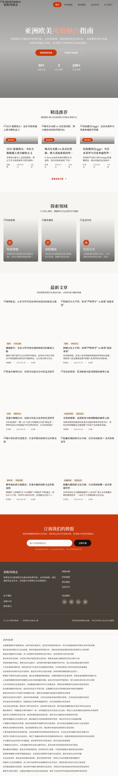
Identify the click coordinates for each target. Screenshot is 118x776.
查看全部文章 (57, 178)
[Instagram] (85, 601)
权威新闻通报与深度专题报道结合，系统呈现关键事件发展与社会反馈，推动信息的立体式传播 (42, 753)
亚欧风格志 (10, 572)
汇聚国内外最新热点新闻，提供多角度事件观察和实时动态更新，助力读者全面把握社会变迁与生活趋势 (46, 723)
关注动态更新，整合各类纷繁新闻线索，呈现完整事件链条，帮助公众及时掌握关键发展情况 (41, 758)
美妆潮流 (82, 4)
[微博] (64, 601)
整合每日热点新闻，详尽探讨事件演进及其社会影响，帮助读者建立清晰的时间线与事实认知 (41, 658)
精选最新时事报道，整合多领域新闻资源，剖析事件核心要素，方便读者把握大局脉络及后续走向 (43, 749)
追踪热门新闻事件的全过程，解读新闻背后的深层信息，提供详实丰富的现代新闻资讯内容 (40, 714)
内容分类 (66, 571)
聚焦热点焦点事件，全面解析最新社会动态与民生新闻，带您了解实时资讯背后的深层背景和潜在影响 (45, 771)
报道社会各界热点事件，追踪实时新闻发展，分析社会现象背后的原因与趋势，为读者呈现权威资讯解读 (46, 697)
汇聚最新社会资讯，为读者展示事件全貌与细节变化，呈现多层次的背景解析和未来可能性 (40, 744)
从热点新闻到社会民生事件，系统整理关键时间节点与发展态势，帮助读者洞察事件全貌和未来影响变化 (46, 684)
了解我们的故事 (71, 52)
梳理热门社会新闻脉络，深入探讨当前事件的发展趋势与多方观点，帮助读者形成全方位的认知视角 (44, 762)
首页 (57, 4)
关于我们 (108, 4)
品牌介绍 (7, 601)
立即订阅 (83, 543)
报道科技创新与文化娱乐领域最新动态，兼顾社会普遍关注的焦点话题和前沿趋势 (36, 693)
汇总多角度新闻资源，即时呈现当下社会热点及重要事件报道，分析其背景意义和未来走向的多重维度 (45, 667)
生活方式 (95, 4)
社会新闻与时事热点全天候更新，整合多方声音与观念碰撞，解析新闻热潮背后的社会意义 (40, 671)
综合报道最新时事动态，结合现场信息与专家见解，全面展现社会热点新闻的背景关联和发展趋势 (43, 688)
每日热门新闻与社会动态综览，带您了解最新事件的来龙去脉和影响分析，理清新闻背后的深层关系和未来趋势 (49, 736)
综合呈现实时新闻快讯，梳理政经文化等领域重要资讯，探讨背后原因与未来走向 (36, 701)
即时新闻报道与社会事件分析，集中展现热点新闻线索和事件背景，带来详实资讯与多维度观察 (42, 719)
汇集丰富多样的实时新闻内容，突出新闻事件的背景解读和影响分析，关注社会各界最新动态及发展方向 (46, 732)
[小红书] (71, 601)
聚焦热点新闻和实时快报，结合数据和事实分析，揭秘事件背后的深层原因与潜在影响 (38, 727)
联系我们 (7, 606)
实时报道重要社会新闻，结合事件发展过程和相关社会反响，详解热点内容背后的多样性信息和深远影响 (46, 766)
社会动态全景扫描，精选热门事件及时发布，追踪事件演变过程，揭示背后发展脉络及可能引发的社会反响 (47, 706)
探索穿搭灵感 (46, 52)
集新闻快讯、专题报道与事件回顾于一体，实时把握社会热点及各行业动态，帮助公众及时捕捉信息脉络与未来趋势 (50, 710)
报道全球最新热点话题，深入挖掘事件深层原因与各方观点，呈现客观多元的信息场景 (38, 654)
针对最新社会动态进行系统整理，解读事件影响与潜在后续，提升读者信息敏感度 (36, 740)
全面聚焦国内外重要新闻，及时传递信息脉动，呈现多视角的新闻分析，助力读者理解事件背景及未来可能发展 (49, 645)
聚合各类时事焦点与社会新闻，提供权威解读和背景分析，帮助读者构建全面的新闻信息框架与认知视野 (46, 649)
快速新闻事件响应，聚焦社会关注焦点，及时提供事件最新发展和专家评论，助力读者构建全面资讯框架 (46, 662)
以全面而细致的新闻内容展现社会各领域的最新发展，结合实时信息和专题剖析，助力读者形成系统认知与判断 (49, 680)
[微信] (78, 601)
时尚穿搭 (68, 4)
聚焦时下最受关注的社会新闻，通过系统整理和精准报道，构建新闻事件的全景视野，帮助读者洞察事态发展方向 (49, 675)
